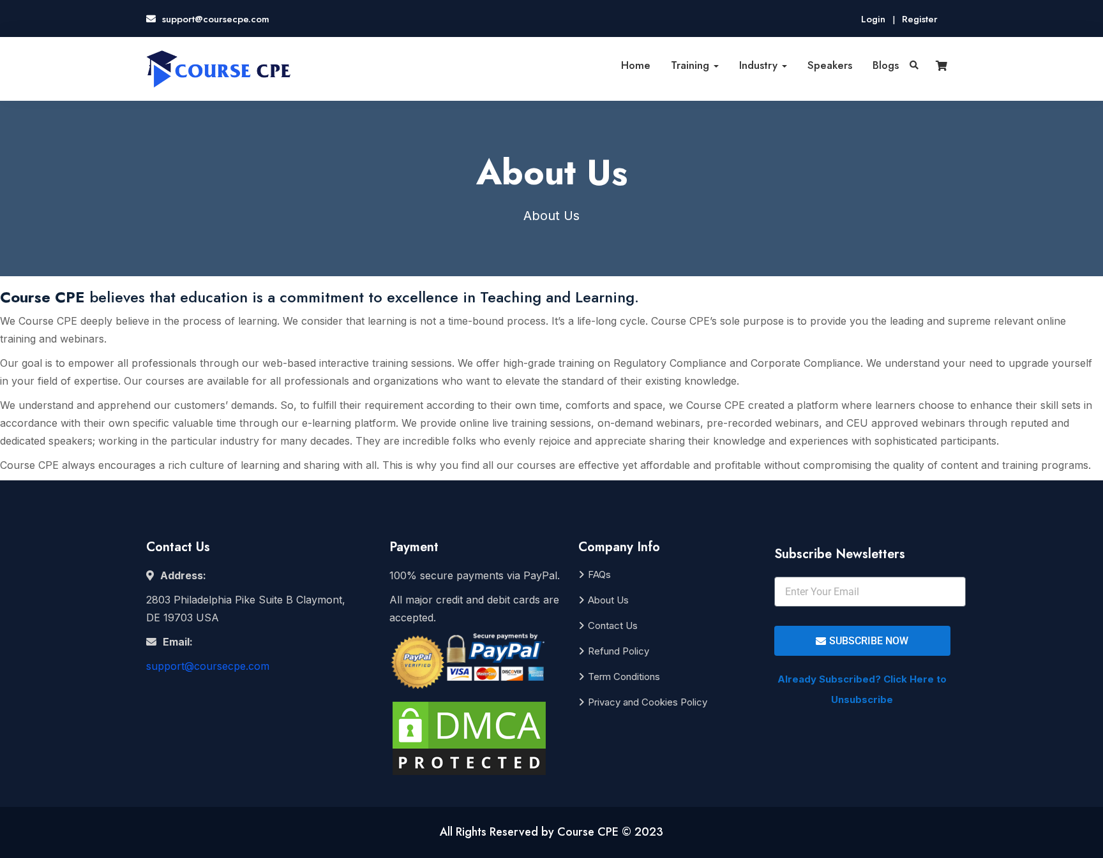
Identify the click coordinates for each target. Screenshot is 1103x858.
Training (691, 65)
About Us (608, 600)
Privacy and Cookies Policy (647, 702)
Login (873, 19)
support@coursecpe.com (207, 666)
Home (635, 65)
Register (920, 19)
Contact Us (613, 625)
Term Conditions (624, 676)
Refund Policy (618, 651)
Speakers (829, 65)
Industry (760, 65)
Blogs (886, 65)
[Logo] (218, 69)
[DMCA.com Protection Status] (469, 742)
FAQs (599, 574)
